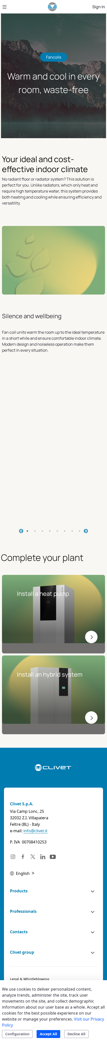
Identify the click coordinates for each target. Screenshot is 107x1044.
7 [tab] (72, 530)
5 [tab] (57, 530)
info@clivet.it (35, 831)
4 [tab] (49, 530)
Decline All (76, 1034)
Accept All (48, 1034)
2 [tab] (34, 530)
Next (85, 531)
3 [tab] (42, 530)
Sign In (98, 6)
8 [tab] (79, 530)
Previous (21, 531)
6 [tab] (64, 530)
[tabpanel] (53, 382)
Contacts (19, 932)
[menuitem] (29, 979)
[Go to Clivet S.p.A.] (52, 7)
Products (19, 891)
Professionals (23, 911)
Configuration (17, 1034)
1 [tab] (27, 530)
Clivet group (22, 952)
